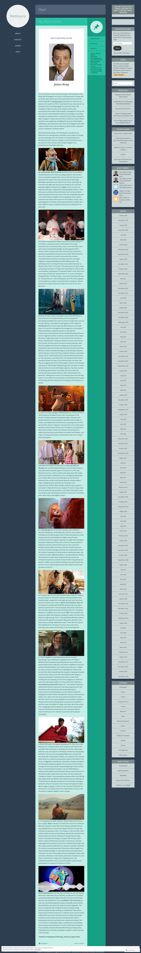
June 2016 (123, 521)
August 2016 (123, 511)
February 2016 (123, 536)
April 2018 (123, 434)
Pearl (95, 63)
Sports (123, 745)
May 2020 (123, 337)
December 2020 (123, 312)
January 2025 (123, 225)
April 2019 (123, 390)
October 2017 (123, 448)
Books (123, 692)
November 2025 (123, 220)
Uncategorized (123, 750)
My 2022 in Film (50, 21)
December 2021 (123, 288)
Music (123, 716)
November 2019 (123, 361)
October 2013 (123, 671)
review (54, 413)
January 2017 (123, 492)
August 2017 (123, 458)
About (18, 33)
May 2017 (123, 473)
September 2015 (123, 560)
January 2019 (123, 395)
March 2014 (123, 647)
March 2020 (123, 346)
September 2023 (123, 254)
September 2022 (123, 274)
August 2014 (123, 623)
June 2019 (123, 380)
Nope (92, 63)
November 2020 (123, 317)
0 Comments (44, 943)
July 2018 (123, 419)
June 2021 (123, 298)
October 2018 (123, 405)
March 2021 (123, 303)
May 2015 (123, 579)
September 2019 (123, 366)
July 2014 (123, 628)
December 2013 (123, 662)
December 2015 (123, 545)
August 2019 (123, 371)
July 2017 (123, 463)
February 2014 (123, 652)
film (101, 60)
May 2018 (123, 429)
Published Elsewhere (123, 736)
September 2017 (123, 453)
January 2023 (123, 259)
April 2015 (123, 584)
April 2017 (123, 477)
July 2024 (123, 235)
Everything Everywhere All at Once (95, 58)
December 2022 (123, 264)
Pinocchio (93, 64)
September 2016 (123, 507)
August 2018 (123, 414)
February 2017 (123, 487)
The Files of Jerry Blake (123, 785)
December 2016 (123, 497)
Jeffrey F (122, 191)
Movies (98, 61)
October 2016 (123, 502)
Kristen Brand (123, 766)
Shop (18, 52)
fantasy (96, 60)
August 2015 (123, 565)
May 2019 (123, 385)
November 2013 (123, 667)
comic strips (94, 53)
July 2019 (123, 376)
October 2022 (123, 269)
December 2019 (123, 356)
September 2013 (123, 676)
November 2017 (123, 443)
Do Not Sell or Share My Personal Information (88, 952)
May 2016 (123, 526)
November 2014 (123, 608)
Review (123, 740)
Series (18, 45)
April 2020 (123, 342)
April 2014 (123, 642)
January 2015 (123, 599)
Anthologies (123, 687)
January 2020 (123, 351)
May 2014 (123, 637)
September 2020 (123, 322)
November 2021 (123, 293)
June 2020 (123, 332)
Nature (123, 726)
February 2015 (123, 594)
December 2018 (123, 400)
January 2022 (123, 283)
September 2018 (123, 409)
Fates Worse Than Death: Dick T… (125, 174)
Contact (18, 39)
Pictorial (123, 731)
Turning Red (94, 71)
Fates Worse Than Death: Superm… (125, 181)
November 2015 (123, 550)
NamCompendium (123, 771)
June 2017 (123, 468)
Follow (118, 48)
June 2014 (123, 633)
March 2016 (123, 531)
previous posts (57, 101)
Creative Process (123, 702)
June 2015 (123, 574)
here (59, 106)
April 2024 (123, 240)
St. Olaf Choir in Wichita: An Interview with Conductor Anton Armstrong (123, 140)
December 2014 (123, 604)
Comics (123, 697)
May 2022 (123, 279)
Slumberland (94, 68)
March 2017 (123, 482)
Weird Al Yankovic (96, 71)
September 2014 (123, 618)
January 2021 (123, 308)
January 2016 (123, 540)
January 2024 (123, 245)
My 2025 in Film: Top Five (123, 109)
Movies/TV (93, 48)
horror (92, 61)
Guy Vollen (93, 43)
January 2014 (123, 657)
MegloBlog (123, 775)
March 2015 (123, 589)
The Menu (99, 69)
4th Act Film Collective (123, 780)
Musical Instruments (123, 721)
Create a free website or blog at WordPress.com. (54, 952)
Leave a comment (79, 943)
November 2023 (123, 249)
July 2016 (123, 516)
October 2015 (123, 555)
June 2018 (123, 424)
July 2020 (123, 327)
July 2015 (123, 570)
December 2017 (123, 439)
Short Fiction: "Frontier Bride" (123, 133)
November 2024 (123, 230)
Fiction (123, 706)
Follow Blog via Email (123, 29)
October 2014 (123, 613)
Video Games (123, 755)
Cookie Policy (37, 949)
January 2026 (123, 215)
